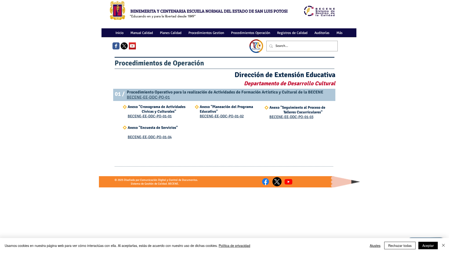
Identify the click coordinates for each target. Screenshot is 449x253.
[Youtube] (288, 181)
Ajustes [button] (375, 245)
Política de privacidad (234, 245)
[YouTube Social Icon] (132, 45)
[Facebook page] (115, 45)
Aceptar (428, 245)
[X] (124, 45)
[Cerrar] (443, 245)
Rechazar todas (400, 245)
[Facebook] (265, 181)
